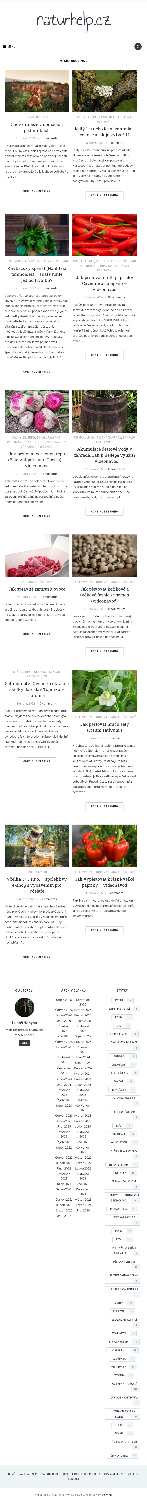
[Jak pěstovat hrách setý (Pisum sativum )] (104, 690)
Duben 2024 (64, 1079)
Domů (11, 1474)
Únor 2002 (64, 1216)
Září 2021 (83, 1184)
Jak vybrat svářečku (124, 1101)
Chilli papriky (83, 261)
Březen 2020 (64, 1210)
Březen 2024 (83, 1079)
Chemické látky (123, 1034)
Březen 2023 (82, 1121)
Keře (123, 1125)
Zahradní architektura (124, 1400)
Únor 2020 (83, 1210)
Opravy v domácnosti (124, 1184)
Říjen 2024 (83, 1057)
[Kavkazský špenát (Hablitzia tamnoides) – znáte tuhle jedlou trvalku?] (37, 235)
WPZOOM (107, 1495)
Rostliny (123, 1303)
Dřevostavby (123, 1064)
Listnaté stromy (122, 1164)
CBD (123, 1025)
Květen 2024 (83, 1073)
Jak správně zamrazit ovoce (36, 589)
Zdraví (122, 1425)
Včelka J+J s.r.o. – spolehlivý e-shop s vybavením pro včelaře (37, 885)
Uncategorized (37, 117)
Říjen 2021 (64, 1184)
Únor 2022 (64, 1168)
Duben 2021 (64, 1205)
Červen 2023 (64, 1115)
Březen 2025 (82, 1042)
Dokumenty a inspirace (124, 1045)
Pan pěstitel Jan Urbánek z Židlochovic (124, 1198)
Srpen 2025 (83, 1036)
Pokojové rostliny (125, 1220)
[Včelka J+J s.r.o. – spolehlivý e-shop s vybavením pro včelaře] (37, 845)
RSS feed (133, 1474)
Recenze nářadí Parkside (124, 1292)
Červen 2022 (64, 1157)
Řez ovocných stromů (124, 1444)
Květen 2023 (82, 1115)
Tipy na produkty (123, 1341)
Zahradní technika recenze (125, 1414)
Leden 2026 (83, 1020)
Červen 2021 (64, 1199)
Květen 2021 (82, 1199)
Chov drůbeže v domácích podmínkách (37, 127)
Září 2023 (83, 1100)
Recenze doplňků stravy (124, 1278)
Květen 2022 (82, 1157)
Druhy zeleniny (107, 261)
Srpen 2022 (64, 1147)
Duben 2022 (64, 1163)
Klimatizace (123, 1134)
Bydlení (123, 1000)
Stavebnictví (123, 1333)
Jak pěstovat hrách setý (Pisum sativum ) (104, 727)
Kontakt (73, 1478)
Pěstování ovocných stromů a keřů (124, 1250)
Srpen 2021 (64, 1189)
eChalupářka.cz (49, 437)
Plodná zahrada (108, 437)
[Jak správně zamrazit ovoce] (37, 555)
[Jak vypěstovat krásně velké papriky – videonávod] (104, 845)
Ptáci (123, 1239)
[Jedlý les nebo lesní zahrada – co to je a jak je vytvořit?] (104, 91)
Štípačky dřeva (123, 1455)
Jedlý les (84, 117)
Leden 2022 (83, 1168)
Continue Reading (36, 191)
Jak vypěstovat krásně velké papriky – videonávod (104, 882)
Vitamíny (122, 1375)
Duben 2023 (64, 1121)
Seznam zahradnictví (124, 1322)
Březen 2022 (82, 1163)
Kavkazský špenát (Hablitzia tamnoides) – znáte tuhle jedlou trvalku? (36, 274)
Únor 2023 (64, 1126)
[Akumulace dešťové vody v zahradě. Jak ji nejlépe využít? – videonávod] (104, 411)
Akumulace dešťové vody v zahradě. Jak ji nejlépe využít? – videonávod (105, 455)
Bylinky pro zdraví (123, 1008)
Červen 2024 (83, 1068)
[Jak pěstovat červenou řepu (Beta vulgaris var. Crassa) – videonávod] (37, 411)
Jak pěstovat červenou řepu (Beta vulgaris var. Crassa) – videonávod (36, 460)
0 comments (49, 138)
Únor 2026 (64, 1020)
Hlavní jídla (122, 1089)
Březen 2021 (82, 1205)
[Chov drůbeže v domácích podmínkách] (37, 91)
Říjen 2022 (64, 1142)
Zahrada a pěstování (52, 261)
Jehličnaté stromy (125, 1115)
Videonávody (103, 266)
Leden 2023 (83, 1126)
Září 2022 (83, 1142)
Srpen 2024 (83, 1062)
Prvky (123, 1231)
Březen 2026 (82, 1015)
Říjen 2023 (64, 1100)
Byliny (123, 1017)
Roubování (122, 1311)
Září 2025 (64, 1036)
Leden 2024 (83, 1084)
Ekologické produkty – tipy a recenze (97, 1474)
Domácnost (123, 1056)
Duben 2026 (64, 1015)
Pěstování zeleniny (20, 261)
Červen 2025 (64, 1042)
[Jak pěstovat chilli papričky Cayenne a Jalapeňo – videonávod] (104, 235)
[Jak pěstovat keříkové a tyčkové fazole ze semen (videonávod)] (104, 555)
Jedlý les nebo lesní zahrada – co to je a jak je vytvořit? (104, 132)
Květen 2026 (82, 1010)
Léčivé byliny (123, 1173)
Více (24, 1042)
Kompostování (123, 1142)
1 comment (116, 143)
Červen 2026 (64, 1010)
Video (42, 442)
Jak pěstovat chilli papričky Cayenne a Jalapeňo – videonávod (104, 283)
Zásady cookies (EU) (55, 1474)
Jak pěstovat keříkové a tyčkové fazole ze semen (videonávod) (104, 595)
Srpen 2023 (64, 1105)
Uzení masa (123, 1358)
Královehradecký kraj (30, 672)
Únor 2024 (64, 1084)
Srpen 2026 (64, 1000)
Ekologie (123, 1081)
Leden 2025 (64, 1047)
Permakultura (104, 117)
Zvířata (123, 1433)
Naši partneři (37, 872)
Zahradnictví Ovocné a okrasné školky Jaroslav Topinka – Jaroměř (37, 689)
